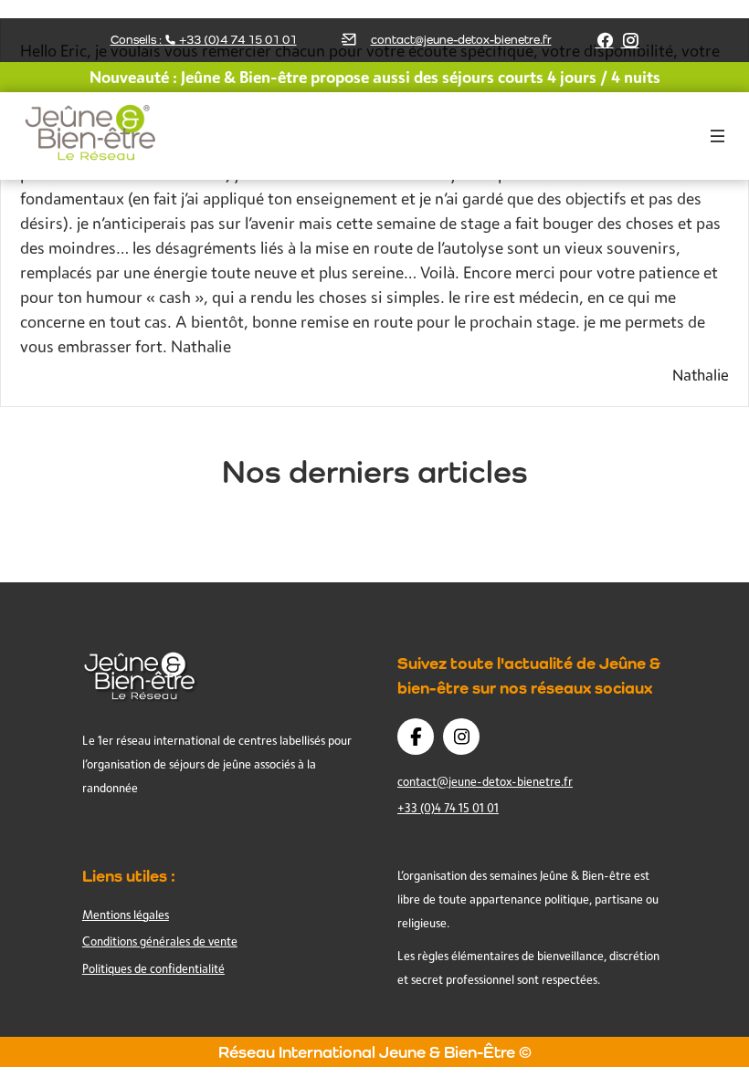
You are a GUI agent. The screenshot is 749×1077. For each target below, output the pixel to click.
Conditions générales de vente (159, 941)
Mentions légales (125, 914)
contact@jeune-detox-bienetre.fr (461, 40)
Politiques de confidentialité (153, 968)
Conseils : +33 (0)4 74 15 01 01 (204, 40)
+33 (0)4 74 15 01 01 (448, 807)
